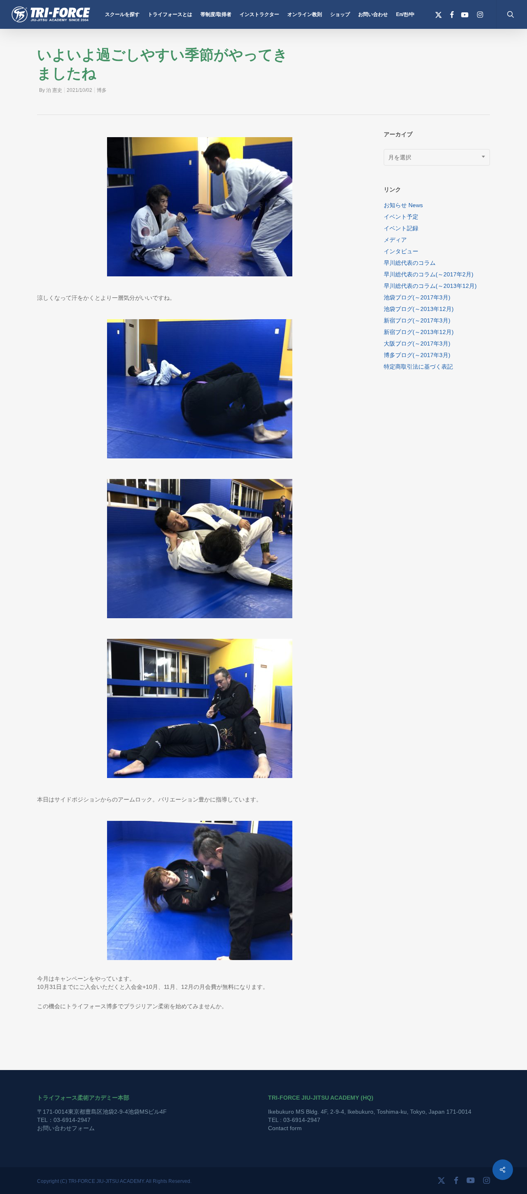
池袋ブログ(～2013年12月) (419, 309)
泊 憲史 (54, 90)
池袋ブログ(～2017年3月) (417, 297)
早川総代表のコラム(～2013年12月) (430, 286)
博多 (102, 90)
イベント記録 (401, 228)
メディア (395, 239)
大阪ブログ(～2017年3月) (417, 343)
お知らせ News (403, 205)
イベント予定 (401, 216)
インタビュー (401, 251)
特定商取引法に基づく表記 (418, 366)
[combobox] (437, 157)
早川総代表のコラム (410, 262)
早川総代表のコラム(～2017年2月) (428, 274)
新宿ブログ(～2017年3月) (417, 320)
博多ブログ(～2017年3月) (417, 355)
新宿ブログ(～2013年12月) (419, 332)
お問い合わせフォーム (66, 1128)
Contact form (285, 1128)
